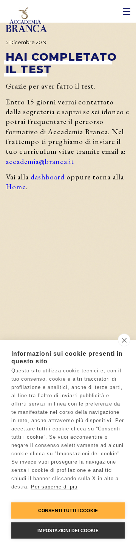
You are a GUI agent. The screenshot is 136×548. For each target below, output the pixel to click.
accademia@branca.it (40, 161)
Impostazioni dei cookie (68, 530)
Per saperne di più (54, 487)
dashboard (48, 177)
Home (16, 186)
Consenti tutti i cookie (68, 510)
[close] (124, 340)
